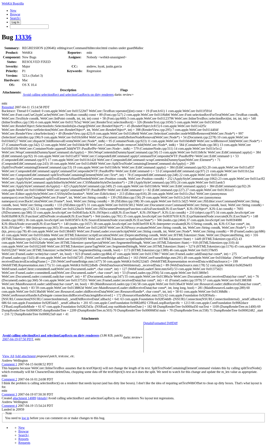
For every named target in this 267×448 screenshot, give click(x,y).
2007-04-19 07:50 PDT (17, 339)
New (13, 10)
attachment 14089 (24, 398)
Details (147, 323)
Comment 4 (9, 405)
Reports (23, 439)
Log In (15, 22)
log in (25, 418)
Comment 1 (9, 364)
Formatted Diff (162, 323)
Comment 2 (9, 379)
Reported (8, 107)
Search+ (15, 18)
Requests (24, 442)
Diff (175, 323)
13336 (23, 37)
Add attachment (25, 356)
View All (8, 356)
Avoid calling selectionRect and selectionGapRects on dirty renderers (68, 94)
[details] (42, 398)
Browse (15, 14)
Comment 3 (9, 394)
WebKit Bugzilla (13, 3)
